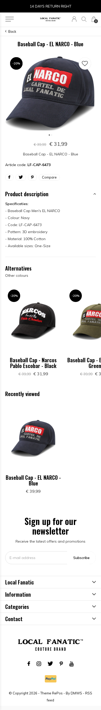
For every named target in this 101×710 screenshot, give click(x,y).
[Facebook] (28, 664)
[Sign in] (74, 19)
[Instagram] (39, 664)
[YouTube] (71, 664)
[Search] (84, 19)
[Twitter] (50, 664)
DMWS (76, 693)
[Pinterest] (61, 664)
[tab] (50, 193)
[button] (9, 19)
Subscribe (81, 557)
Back (12, 31)
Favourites (85, 63)
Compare (49, 177)
